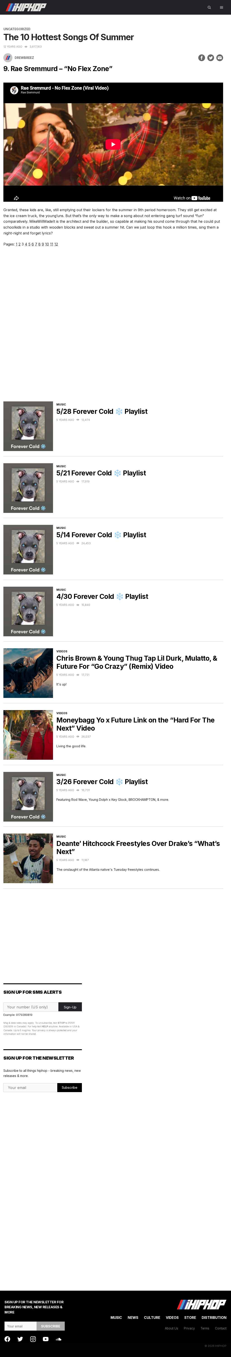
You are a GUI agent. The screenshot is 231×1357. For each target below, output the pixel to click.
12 (56, 244)
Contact (220, 1328)
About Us (171, 1328)
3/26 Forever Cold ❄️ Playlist (102, 782)
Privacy (189, 1328)
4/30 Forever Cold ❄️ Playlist (102, 596)
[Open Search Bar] (209, 7)
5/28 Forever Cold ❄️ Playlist (101, 411)
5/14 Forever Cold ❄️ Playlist (101, 535)
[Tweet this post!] (210, 57)
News (133, 1317)
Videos (61, 651)
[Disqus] (113, 329)
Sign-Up (70, 1007)
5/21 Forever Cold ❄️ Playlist (101, 473)
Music (61, 404)
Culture (152, 1317)
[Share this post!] (201, 57)
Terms (205, 1328)
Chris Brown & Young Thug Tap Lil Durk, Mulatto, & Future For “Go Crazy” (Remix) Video (136, 662)
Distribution (214, 1317)
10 (47, 244)
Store (190, 1317)
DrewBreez (24, 58)
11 (51, 244)
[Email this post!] (219, 57)
